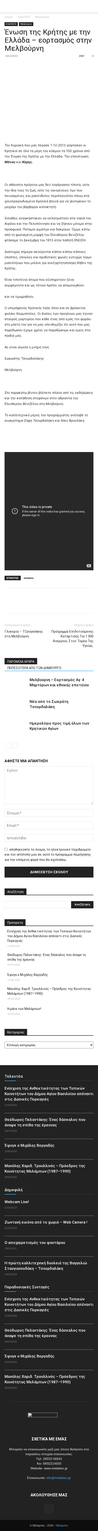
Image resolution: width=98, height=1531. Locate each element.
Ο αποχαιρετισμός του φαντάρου (35, 1242)
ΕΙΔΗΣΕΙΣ (24, 17)
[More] (51, 66)
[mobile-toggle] (7, 6)
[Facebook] (9, 66)
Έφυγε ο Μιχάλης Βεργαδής (27, 975)
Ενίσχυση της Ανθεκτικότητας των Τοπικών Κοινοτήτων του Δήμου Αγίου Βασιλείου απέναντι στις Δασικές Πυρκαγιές (49, 936)
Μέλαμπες (62, 1525)
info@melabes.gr (58, 1478)
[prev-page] (7, 745)
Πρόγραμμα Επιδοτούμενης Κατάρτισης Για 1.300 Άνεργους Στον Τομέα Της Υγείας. (72, 638)
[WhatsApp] (40, 66)
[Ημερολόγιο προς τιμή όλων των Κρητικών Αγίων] (16, 728)
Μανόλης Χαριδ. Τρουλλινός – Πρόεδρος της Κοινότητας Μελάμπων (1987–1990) (49, 991)
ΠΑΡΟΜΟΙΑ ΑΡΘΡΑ (20, 661)
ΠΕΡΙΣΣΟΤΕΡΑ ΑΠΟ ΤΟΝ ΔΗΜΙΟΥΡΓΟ (34, 668)
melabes (29, 578)
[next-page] (15, 745)
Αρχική (9, 17)
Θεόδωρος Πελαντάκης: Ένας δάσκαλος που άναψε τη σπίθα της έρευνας (46, 957)
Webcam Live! (17, 1202)
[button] (91, 6)
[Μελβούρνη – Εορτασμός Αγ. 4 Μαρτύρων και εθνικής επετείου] (16, 685)
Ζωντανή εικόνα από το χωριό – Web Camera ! (46, 1222)
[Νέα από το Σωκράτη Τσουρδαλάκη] (16, 707)
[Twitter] (19, 66)
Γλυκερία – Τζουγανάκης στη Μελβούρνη (24, 633)
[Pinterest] (30, 66)
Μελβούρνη (42, 17)
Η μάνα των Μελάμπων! (24, 1009)
